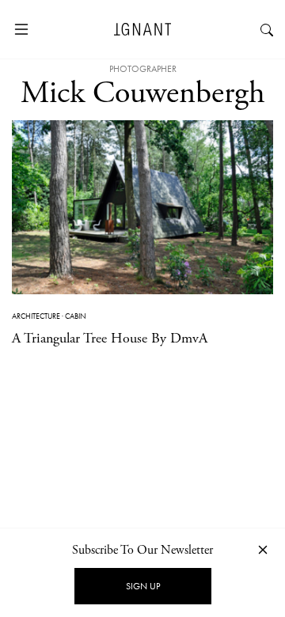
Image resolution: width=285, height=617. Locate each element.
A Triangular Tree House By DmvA (109, 338)
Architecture (36, 316)
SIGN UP (143, 586)
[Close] (262, 549)
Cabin (75, 316)
